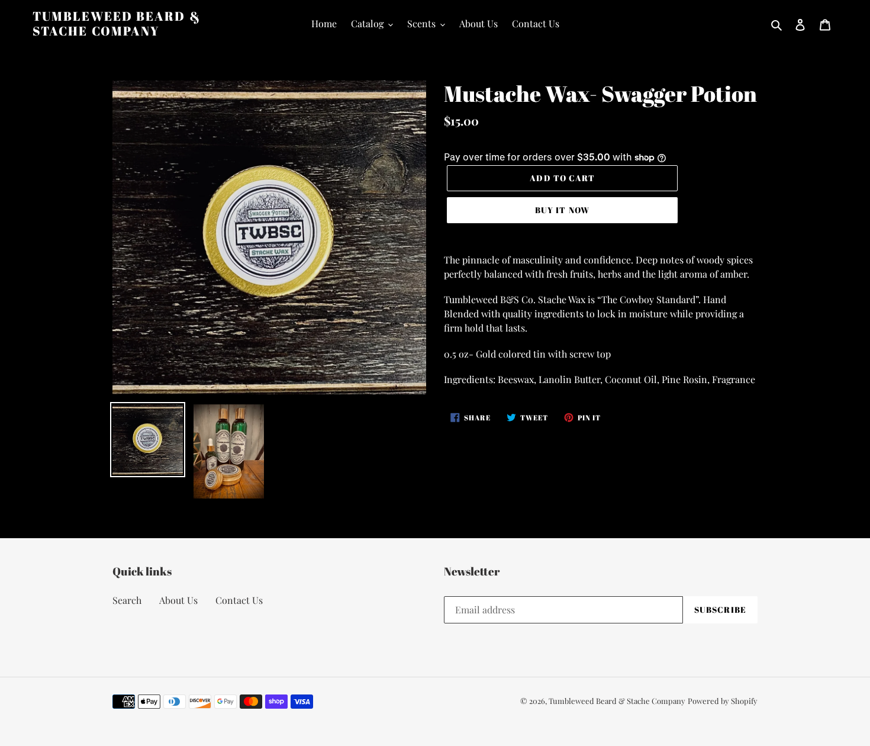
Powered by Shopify (723, 701)
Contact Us (239, 600)
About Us (178, 600)
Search (126, 600)
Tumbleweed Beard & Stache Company (117, 23)
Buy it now (562, 210)
